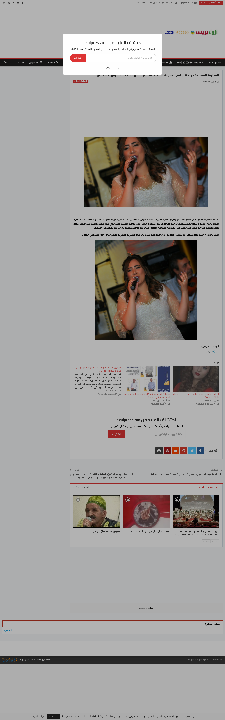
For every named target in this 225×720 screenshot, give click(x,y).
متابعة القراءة (112, 67)
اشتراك (78, 57)
